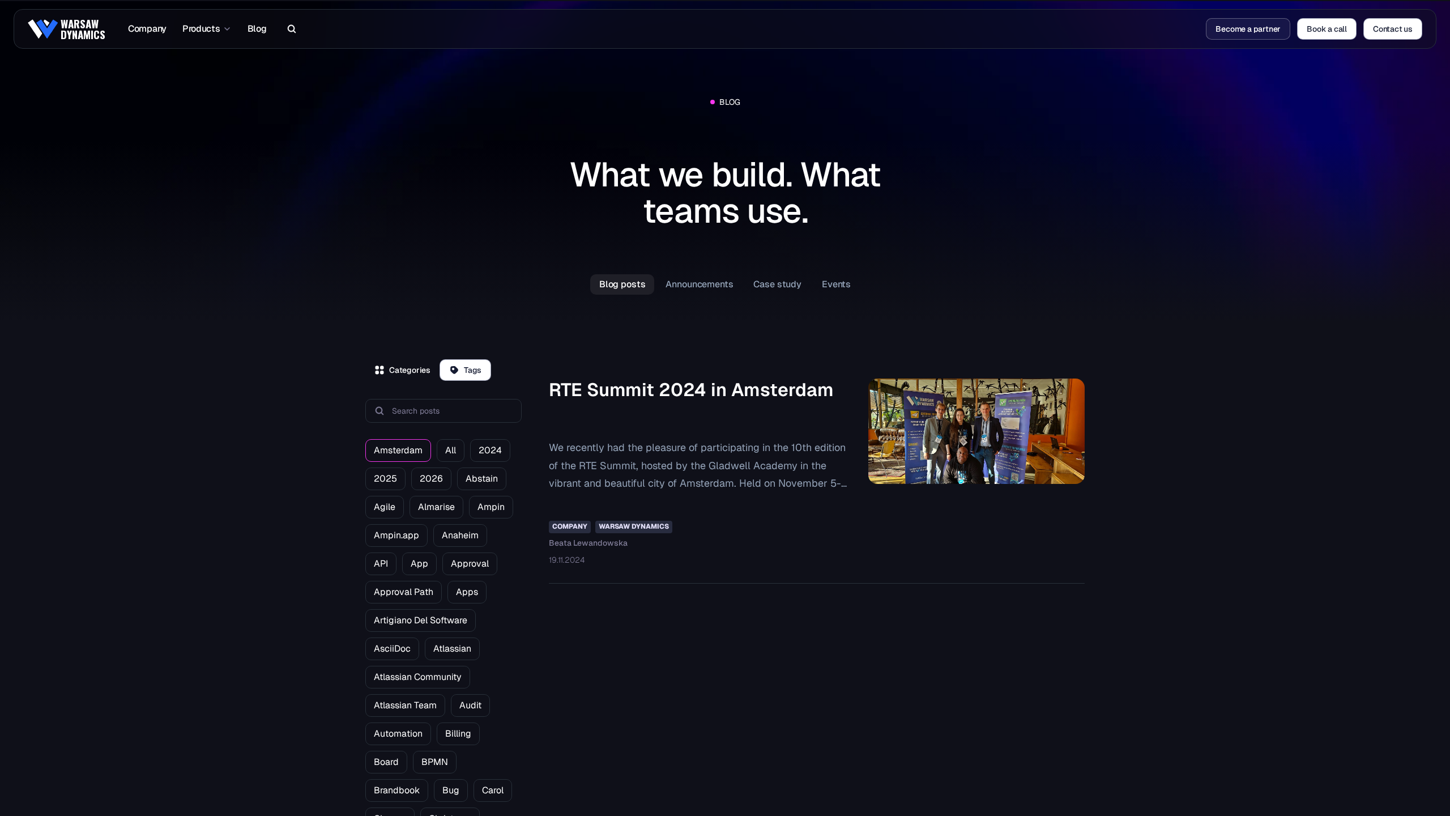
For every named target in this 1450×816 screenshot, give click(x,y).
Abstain (482, 478)
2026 (431, 478)
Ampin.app (396, 535)
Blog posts (622, 284)
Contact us (1393, 29)
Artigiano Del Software (420, 620)
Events (836, 284)
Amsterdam (398, 450)
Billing (458, 734)
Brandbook (397, 790)
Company (147, 29)
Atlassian (452, 648)
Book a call (1327, 29)
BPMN (434, 762)
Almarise (436, 507)
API (381, 564)
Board (386, 762)
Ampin (491, 507)
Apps (467, 592)
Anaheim (460, 535)
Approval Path (403, 592)
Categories (409, 370)
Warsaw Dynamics (634, 526)
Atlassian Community (418, 677)
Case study (777, 284)
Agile (384, 507)
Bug (450, 790)
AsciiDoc (392, 648)
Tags (472, 370)
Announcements (699, 284)
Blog (257, 29)
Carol (493, 790)
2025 (385, 478)
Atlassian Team (405, 705)
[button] (289, 29)
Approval (470, 564)
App (419, 564)
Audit (470, 705)
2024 (490, 450)
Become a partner (1248, 29)
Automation (398, 734)
